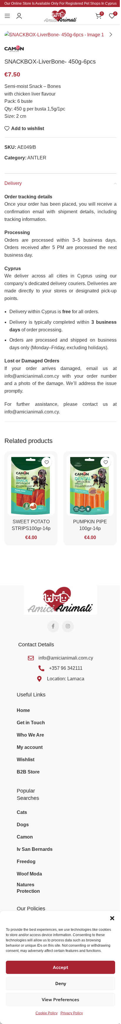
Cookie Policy (47, 1013)
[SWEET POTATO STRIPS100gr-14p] (31, 485)
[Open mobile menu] (7, 16)
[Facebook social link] (53, 626)
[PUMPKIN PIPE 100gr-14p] (90, 485)
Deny (60, 983)
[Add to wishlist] (46, 462)
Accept (60, 967)
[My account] (19, 16)
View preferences (60, 999)
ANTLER (36, 157)
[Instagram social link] (68, 626)
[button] (112, 918)
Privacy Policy (71, 1013)
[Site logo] (60, 15)
